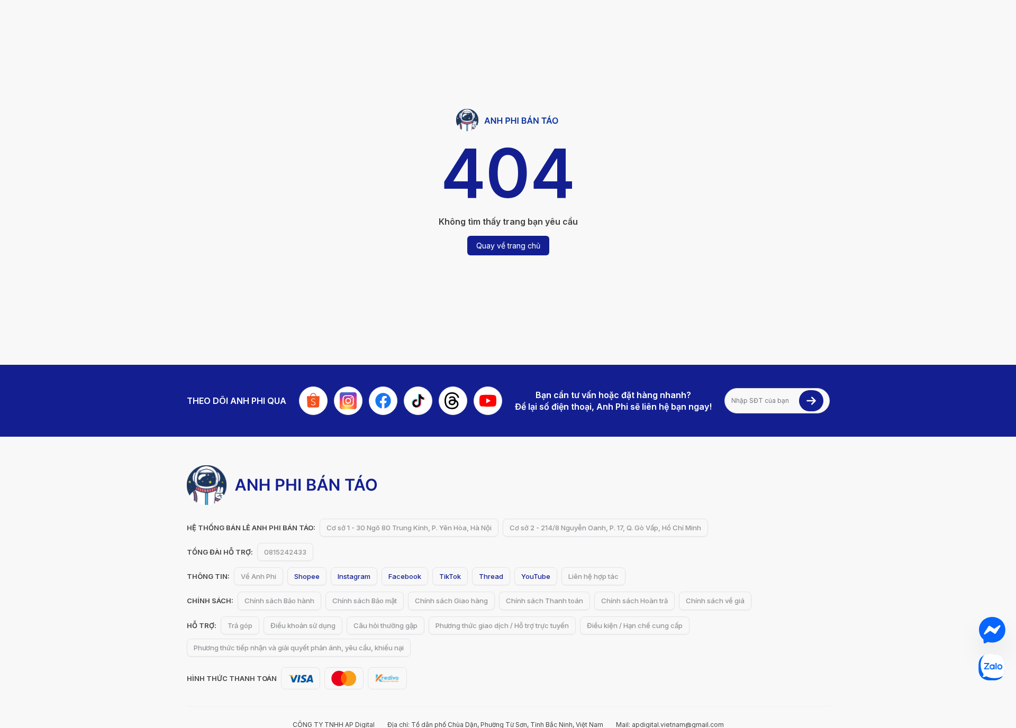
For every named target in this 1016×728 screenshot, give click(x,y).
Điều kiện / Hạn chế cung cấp (635, 625)
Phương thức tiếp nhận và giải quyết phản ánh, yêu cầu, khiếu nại (299, 647)
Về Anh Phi (258, 576)
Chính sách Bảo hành (279, 600)
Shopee (307, 576)
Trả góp (240, 625)
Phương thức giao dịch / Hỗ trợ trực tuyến (502, 625)
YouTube (535, 576)
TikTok (450, 576)
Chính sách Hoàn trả (634, 600)
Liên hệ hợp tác (593, 576)
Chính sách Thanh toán (544, 600)
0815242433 (285, 552)
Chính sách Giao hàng (451, 600)
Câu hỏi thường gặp (385, 625)
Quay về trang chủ (508, 245)
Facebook (404, 576)
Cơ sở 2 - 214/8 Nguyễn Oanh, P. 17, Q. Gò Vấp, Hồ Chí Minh (605, 527)
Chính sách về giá (715, 600)
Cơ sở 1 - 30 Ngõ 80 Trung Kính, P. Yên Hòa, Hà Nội (409, 527)
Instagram (354, 576)
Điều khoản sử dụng (302, 625)
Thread (491, 576)
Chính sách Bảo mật (364, 600)
